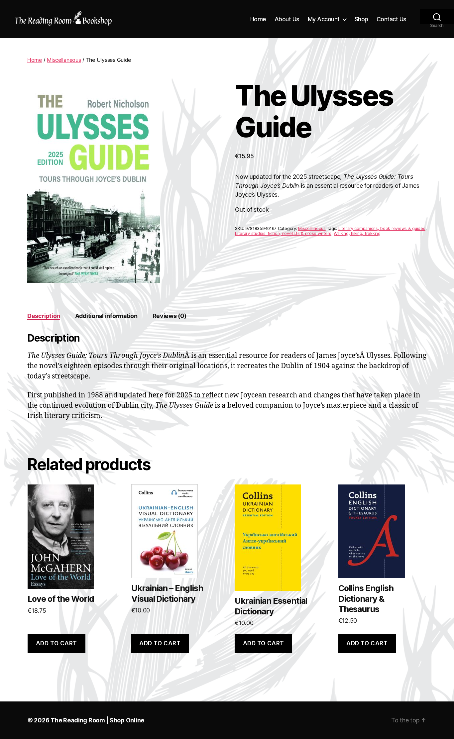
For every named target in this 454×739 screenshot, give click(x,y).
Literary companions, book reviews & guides (381, 228)
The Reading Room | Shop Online (97, 720)
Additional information (106, 315)
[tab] (43, 315)
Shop (361, 19)
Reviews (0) (169, 315)
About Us (287, 19)
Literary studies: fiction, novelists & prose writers (283, 233)
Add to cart (56, 643)
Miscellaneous (64, 59)
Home (258, 19)
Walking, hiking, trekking (357, 233)
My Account (324, 19)
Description (43, 315)
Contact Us (391, 19)
